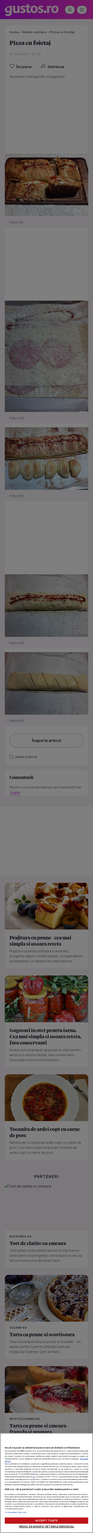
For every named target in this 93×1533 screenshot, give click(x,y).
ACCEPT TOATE (46, 1520)
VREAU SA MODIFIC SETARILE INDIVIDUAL (46, 1526)
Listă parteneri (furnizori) (15, 1512)
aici (33, 1476)
